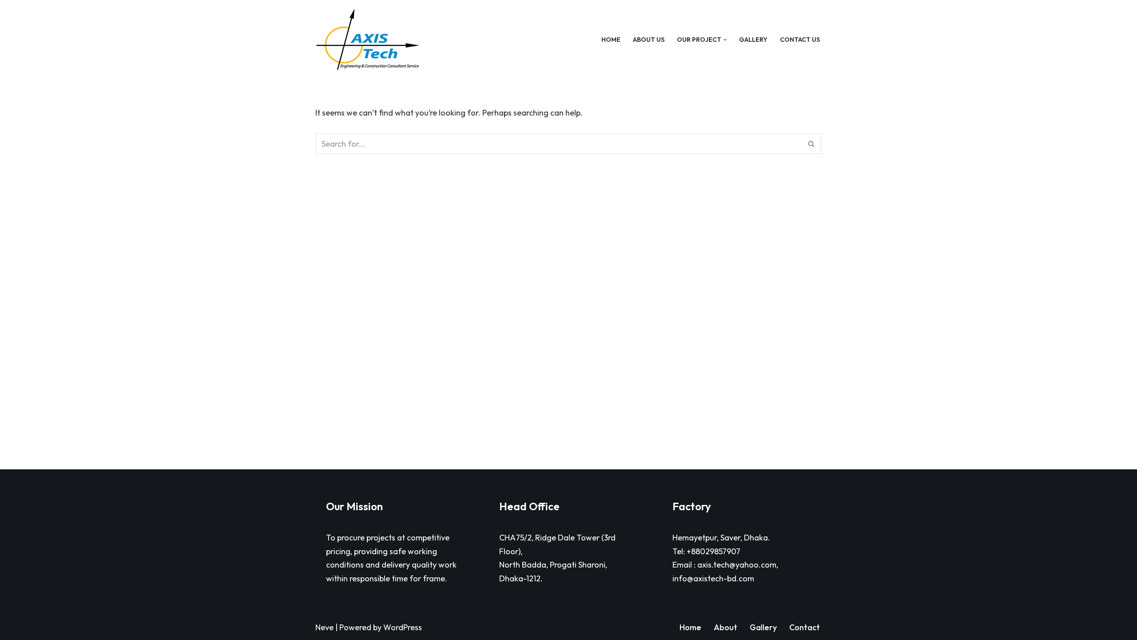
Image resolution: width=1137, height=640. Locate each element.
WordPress (402, 627)
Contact (804, 627)
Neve (324, 627)
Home (610, 40)
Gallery (753, 40)
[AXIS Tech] (367, 40)
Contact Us (800, 40)
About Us (648, 40)
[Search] (812, 143)
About (725, 627)
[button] (725, 39)
